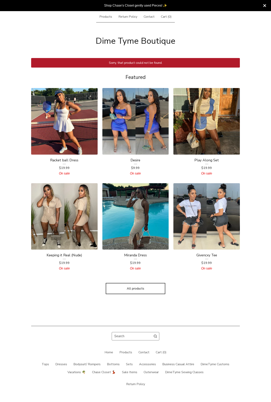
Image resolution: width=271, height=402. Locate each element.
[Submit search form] (155, 336)
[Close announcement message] (264, 5)
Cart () (166, 17)
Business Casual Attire (178, 364)
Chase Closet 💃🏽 (104, 372)
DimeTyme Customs (215, 364)
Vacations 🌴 (76, 372)
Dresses (61, 364)
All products (135, 288)
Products (105, 17)
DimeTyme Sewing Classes (184, 372)
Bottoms (113, 364)
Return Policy (127, 17)
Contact (149, 17)
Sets (129, 364)
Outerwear (151, 372)
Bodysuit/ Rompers (87, 364)
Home (109, 352)
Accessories (147, 364)
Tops (45, 364)
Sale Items (129, 372)
